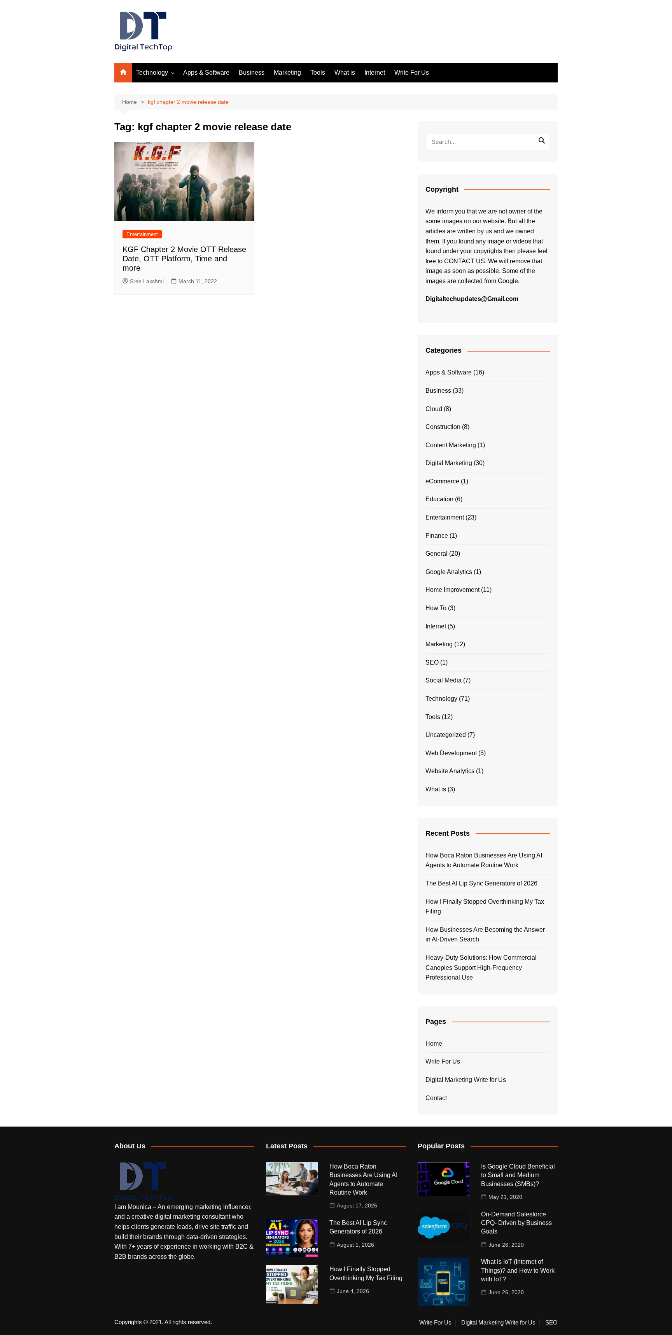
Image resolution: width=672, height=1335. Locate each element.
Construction (442, 426)
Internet (374, 72)
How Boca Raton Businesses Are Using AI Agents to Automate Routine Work (483, 860)
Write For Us (411, 72)
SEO (432, 662)
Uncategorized (445, 734)
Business (251, 72)
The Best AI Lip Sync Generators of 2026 (481, 883)
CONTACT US (464, 261)
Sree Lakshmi (147, 281)
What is (344, 72)
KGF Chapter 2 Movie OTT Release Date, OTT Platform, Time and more (184, 258)
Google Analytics (448, 572)
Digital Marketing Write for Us (465, 1079)
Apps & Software (206, 72)
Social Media (443, 680)
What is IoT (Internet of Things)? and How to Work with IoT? (518, 1270)
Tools (317, 72)
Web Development (451, 753)
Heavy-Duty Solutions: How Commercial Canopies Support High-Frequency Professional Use (481, 967)
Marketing (287, 72)
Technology (152, 72)
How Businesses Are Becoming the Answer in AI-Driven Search (485, 934)
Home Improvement (452, 589)
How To (435, 608)
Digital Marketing (448, 463)
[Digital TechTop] (143, 1181)
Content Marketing (450, 445)
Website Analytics (449, 771)
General (436, 553)
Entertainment (142, 234)
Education (439, 499)
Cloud (433, 409)
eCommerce (442, 481)
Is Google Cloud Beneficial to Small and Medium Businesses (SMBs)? (518, 1175)
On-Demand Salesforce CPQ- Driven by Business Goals (516, 1223)
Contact (436, 1098)
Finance (436, 535)
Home (433, 1043)
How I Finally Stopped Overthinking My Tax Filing (484, 906)
